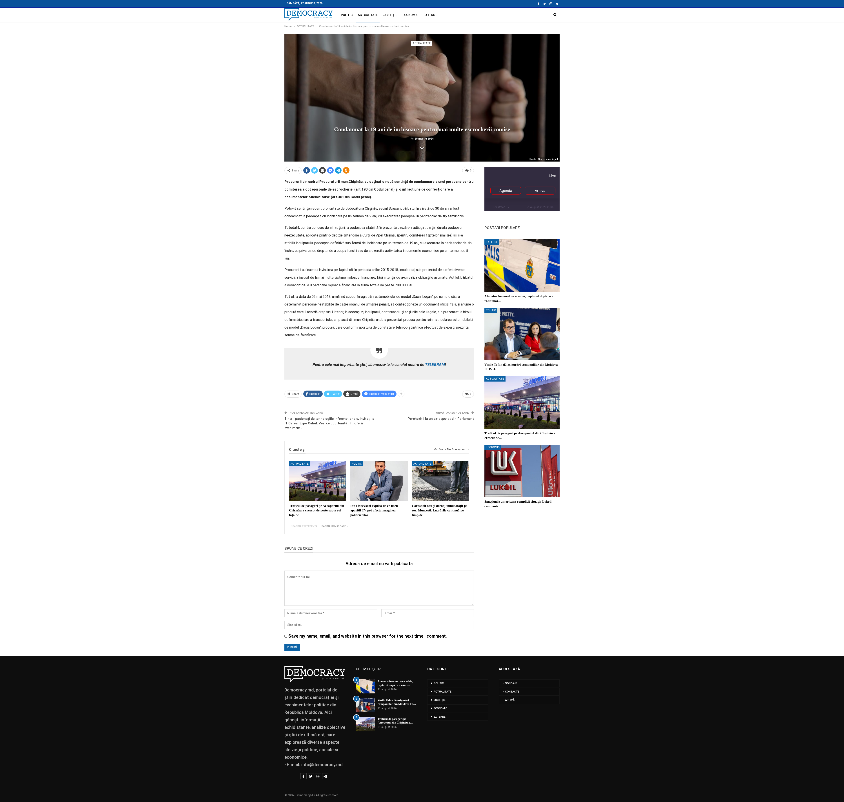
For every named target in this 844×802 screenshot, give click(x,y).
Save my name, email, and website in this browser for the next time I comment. (367, 636)
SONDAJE (511, 683)
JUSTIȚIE (390, 15)
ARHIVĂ (510, 700)
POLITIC (347, 15)
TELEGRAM (434, 364)
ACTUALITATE (368, 15)
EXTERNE (430, 15)
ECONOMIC (410, 15)
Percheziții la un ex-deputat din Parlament (441, 419)
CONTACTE (512, 691)
